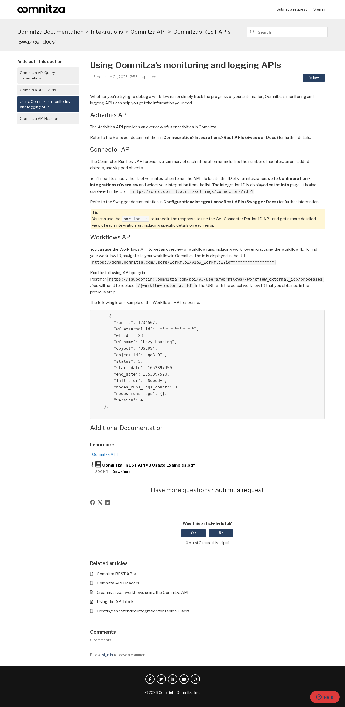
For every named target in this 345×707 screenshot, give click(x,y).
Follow (314, 78)
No (221, 533)
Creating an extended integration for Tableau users (143, 611)
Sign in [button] (319, 9)
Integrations (107, 32)
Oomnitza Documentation (50, 32)
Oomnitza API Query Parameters (37, 75)
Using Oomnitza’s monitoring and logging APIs (45, 104)
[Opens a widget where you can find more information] (325, 697)
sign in (107, 655)
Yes (193, 533)
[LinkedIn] (107, 502)
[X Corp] (100, 502)
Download (121, 472)
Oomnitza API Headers (40, 118)
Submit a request (292, 9)
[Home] (41, 11)
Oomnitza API (148, 32)
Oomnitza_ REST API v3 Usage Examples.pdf (148, 465)
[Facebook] (92, 502)
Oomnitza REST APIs (38, 90)
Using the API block (115, 601)
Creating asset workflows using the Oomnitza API (142, 592)
